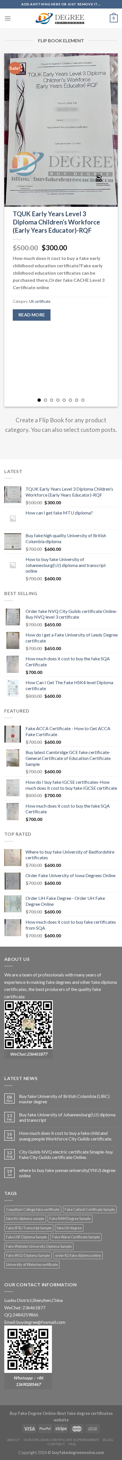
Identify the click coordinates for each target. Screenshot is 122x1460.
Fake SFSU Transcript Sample (29, 1228)
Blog (108, 1440)
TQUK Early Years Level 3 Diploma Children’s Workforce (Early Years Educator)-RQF (56, 222)
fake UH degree (69, 1228)
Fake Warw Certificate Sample (76, 1237)
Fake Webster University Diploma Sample (39, 1246)
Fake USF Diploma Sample (26, 1237)
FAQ (72, 1444)
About (13, 1440)
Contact (56, 1444)
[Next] (108, 230)
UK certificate (40, 301)
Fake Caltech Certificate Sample (90, 1209)
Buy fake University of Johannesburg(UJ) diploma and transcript (67, 1117)
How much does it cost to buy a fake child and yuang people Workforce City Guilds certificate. (65, 1135)
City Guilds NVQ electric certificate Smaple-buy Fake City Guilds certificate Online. (66, 1154)
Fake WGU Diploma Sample (28, 1255)
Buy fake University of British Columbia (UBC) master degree (64, 1098)
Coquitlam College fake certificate (33, 1209)
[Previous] (14, 230)
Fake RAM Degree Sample (70, 1218)
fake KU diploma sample (25, 1218)
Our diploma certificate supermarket (62, 1440)
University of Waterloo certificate (32, 1264)
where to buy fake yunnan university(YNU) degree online (67, 1172)
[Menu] (7, 18)
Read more (31, 314)
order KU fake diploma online (78, 1255)
